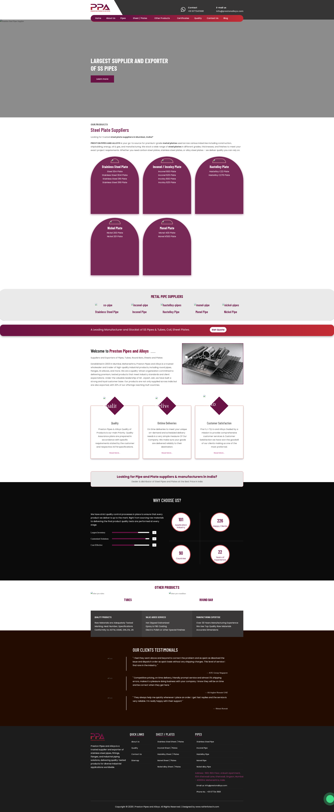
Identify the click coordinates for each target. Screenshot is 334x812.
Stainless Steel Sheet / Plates (170, 741)
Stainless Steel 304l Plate (115, 175)
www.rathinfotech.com (207, 806)
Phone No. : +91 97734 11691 (209, 791)
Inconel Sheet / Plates (167, 748)
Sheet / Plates (140, 18)
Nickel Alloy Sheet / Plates (169, 766)
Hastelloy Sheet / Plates (168, 754)
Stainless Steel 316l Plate (114, 182)
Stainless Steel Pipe (205, 741)
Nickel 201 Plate (115, 236)
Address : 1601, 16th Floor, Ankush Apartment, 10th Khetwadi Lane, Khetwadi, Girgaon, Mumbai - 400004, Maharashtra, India (219, 777)
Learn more (102, 78)
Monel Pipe (201, 760)
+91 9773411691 (196, 11)
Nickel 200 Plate (115, 232)
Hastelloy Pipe (203, 754)
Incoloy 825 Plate (167, 182)
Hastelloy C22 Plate (219, 171)
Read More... (114, 453)
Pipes (123, 18)
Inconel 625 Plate (167, 175)
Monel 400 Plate (167, 232)
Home (98, 18)
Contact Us (212, 18)
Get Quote (218, 329)
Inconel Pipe (202, 748)
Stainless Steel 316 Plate (115, 178)
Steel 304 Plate (115, 171)
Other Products (162, 18)
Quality (198, 18)
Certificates (183, 18)
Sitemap (135, 760)
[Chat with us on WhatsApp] (330, 799)
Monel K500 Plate (167, 236)
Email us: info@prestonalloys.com (212, 785)
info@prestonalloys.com (229, 11)
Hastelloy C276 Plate (219, 175)
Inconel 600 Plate (167, 171)
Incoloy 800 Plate (167, 178)
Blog (225, 18)
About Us (110, 18)
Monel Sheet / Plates (166, 760)
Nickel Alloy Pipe (204, 766)
